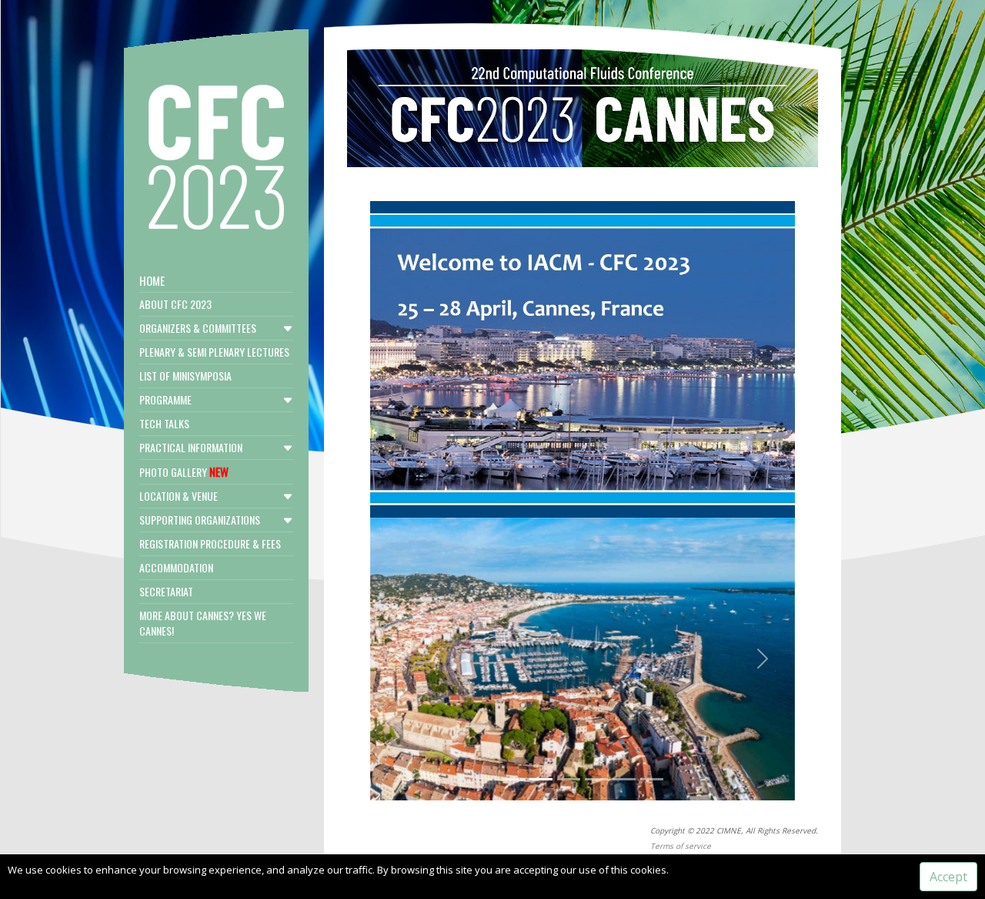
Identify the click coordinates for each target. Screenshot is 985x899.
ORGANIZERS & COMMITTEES (197, 328)
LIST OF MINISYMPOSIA (185, 375)
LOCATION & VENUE (178, 496)
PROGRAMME (165, 399)
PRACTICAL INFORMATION (190, 447)
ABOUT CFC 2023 (175, 304)
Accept (948, 876)
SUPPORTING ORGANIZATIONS (199, 520)
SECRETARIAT (166, 591)
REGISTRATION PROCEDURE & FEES (210, 543)
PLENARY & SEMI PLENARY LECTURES (214, 352)
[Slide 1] (513, 779)
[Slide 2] (541, 779)
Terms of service (680, 845)
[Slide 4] (596, 779)
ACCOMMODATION (176, 567)
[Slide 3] (568, 779)
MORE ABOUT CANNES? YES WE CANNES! (202, 623)
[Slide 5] (624, 779)
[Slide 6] (651, 779)
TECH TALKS (164, 423)
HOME (152, 280)
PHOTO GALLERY (184, 471)
